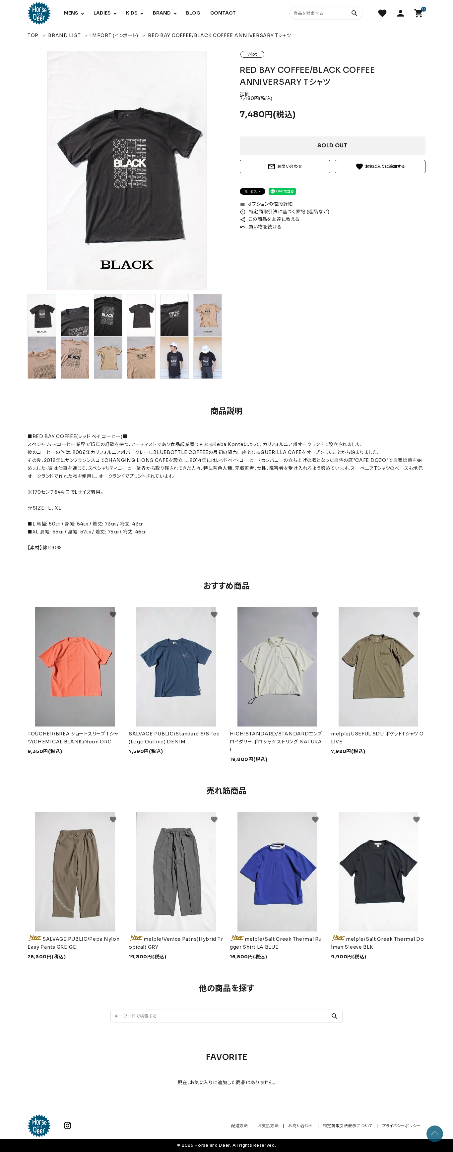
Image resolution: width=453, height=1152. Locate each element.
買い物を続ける (261, 227)
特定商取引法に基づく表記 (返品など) (285, 212)
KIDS (132, 13)
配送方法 (239, 1125)
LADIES (102, 13)
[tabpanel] (127, 170)
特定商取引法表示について (347, 1125)
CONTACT (223, 13)
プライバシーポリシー (401, 1125)
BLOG (193, 13)
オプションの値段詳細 (266, 204)
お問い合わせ (285, 167)
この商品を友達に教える (269, 219)
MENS (71, 13)
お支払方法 (268, 1125)
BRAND (162, 13)
